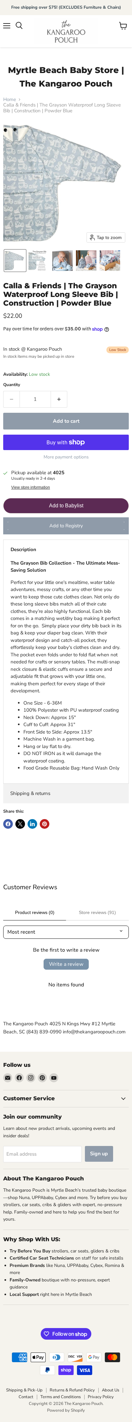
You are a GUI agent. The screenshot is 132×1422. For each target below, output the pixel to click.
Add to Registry (66, 525)
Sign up (99, 1153)
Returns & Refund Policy (72, 1390)
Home (9, 99)
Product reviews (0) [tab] (34, 912)
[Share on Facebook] (8, 824)
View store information (30, 487)
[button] (15, 261)
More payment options (66, 457)
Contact (26, 1397)
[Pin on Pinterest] (44, 824)
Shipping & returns (30, 793)
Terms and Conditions (60, 1397)
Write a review (66, 964)
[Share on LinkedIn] (32, 824)
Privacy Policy (101, 1397)
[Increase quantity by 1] (59, 399)
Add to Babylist (66, 505)
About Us (110, 1390)
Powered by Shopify (66, 1410)
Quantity (11, 385)
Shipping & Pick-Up (24, 1390)
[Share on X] (20, 824)
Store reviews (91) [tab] (97, 912)
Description (23, 549)
